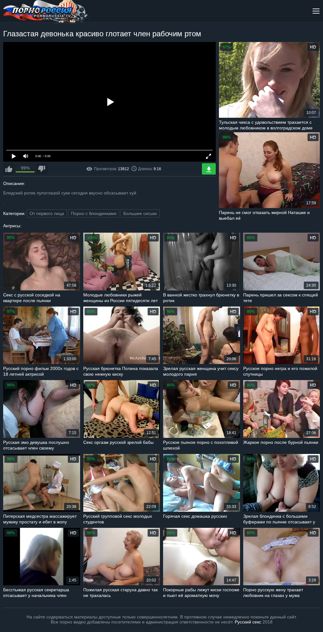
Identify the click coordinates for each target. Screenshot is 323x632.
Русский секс (248, 621)
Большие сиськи (140, 213)
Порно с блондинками (93, 213)
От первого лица (47, 213)
